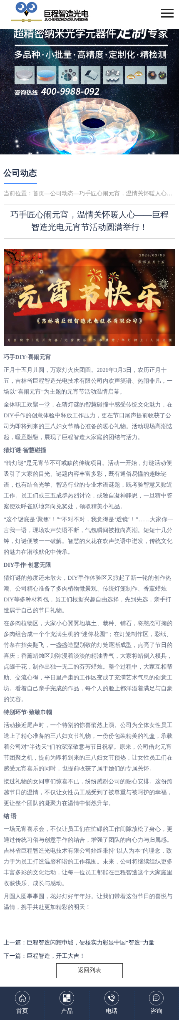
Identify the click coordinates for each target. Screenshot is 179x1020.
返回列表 (89, 970)
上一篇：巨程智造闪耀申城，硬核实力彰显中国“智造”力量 (79, 943)
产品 (67, 1011)
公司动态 (20, 173)
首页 (39, 194)
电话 (111, 1011)
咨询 (156, 1011)
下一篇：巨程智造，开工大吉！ (44, 956)
